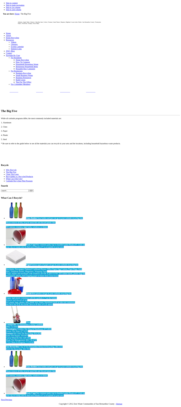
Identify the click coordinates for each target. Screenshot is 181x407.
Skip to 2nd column (13, 10)
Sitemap (119, 404)
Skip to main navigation (15, 5)
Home (17, 14)
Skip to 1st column (13, 7)
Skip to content (12, 3)
